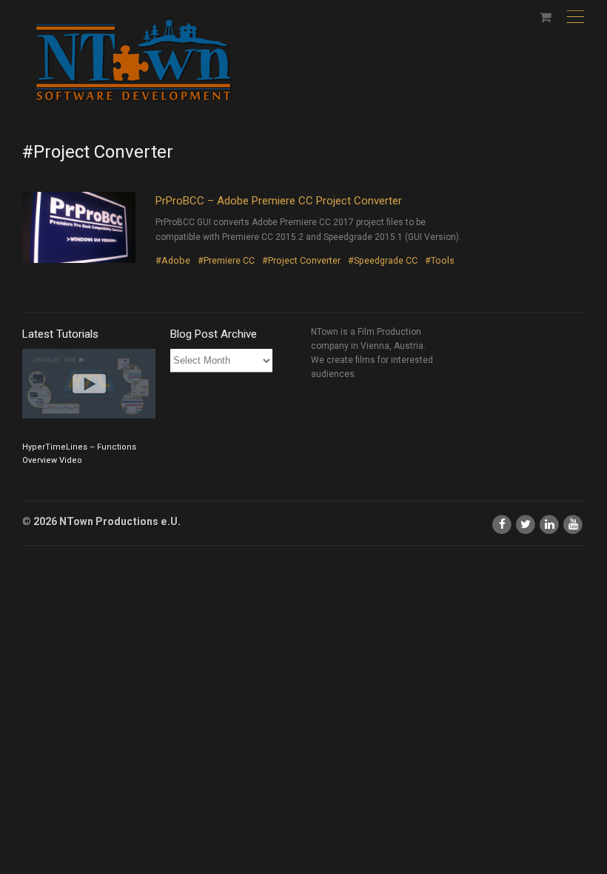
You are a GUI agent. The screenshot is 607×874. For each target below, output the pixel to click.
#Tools (440, 260)
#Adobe (172, 260)
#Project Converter (301, 260)
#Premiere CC (226, 260)
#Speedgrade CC (382, 260)
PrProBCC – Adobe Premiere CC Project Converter (278, 200)
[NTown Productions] (133, 61)
